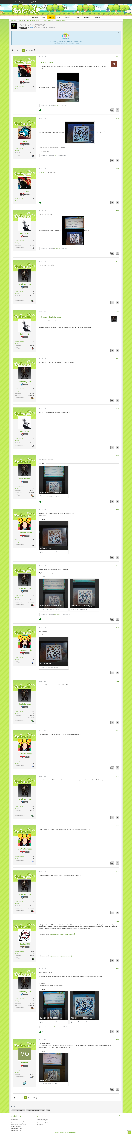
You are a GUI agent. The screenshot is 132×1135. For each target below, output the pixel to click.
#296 (117, 826)
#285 (117, 261)
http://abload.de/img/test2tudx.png (60, 956)
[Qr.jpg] (80, 132)
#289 (117, 456)
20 (32, 50)
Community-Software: (66, 1132)
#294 (117, 731)
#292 (117, 627)
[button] (118, 32)
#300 (117, 1040)
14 (20, 50)
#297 (117, 871)
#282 (117, 118)
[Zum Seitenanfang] (129, 1132)
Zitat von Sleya (47, 62)
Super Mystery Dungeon (18, 1110)
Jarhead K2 (57, 248)
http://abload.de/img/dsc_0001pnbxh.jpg (61, 934)
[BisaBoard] (66, 10)
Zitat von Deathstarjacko (51, 317)
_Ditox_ (56, 155)
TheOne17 (56, 105)
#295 (117, 776)
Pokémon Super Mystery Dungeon (35, 1110)
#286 (117, 311)
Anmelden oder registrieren (20, 2)
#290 (117, 510)
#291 (117, 565)
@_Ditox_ (42, 172)
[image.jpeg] (68, 87)
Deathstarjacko (58, 614)
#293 (117, 681)
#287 (117, 358)
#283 (117, 168)
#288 (117, 408)
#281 (117, 56)
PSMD (48, 1110)
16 (26, 50)
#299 (117, 968)
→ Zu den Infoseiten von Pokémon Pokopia (66, 43)
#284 (117, 210)
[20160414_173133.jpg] (73, 230)
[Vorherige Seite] (12, 50)
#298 (117, 921)
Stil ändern (118, 1116)
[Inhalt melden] (112, 110)
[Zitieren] (117, 110)
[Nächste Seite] (34, 50)
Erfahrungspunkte (19, 86)
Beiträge (17, 88)
